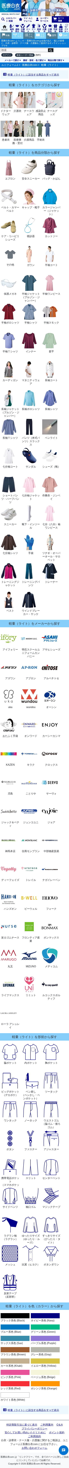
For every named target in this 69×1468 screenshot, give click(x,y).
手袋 (30, 553)
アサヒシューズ (51, 649)
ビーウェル (30, 908)
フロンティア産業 (31, 939)
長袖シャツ (51, 409)
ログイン (7, 55)
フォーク (51, 908)
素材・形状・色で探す (33, 60)
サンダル (31, 466)
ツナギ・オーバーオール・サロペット (51, 556)
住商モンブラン (31, 851)
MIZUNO (31, 966)
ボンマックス (51, 937)
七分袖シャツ (10, 553)
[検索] (50, 50)
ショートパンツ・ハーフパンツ (10, 499)
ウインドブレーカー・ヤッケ (31, 612)
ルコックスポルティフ (51, 997)
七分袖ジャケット (31, 497)
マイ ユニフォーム (28, 19)
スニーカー (10, 524)
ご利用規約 (34, 1436)
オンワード (30, 736)
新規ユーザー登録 (25, 55)
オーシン (51, 707)
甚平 (51, 351)
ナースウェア (29, 113)
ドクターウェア (6, 113)
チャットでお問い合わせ (63, 1450)
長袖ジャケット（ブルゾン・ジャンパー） (10, 412)
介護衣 (17, 111)
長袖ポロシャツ (31, 409)
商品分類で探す (55, 60)
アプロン (31, 678)
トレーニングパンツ (31, 584)
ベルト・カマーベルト (10, 209)
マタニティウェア (31, 382)
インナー (31, 351)
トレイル (31, 880)
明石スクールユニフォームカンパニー (31, 653)
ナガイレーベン (51, 880)
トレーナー (51, 582)
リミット (31, 995)
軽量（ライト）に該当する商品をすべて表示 (33, 74)
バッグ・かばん (51, 178)
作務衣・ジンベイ (51, 497)
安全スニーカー (31, 178)
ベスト (10, 610)
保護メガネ (10, 293)
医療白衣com (29, 65)
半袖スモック (51, 322)
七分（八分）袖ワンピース (51, 526)
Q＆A (59, 1424)
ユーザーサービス (44, 19)
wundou (30, 707)
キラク (31, 764)
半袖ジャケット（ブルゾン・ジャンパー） (31, 297)
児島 (10, 793)
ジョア (51, 822)
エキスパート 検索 (11, 19)
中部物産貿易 (51, 851)
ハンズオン (10, 908)
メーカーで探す (11, 60)
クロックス (51, 764)
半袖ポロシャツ (10, 322)
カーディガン (10, 380)
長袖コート (51, 380)
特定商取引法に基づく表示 (21, 1424)
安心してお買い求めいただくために (25, 1432)
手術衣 (41, 139)
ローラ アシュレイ (10, 1026)
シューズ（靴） (51, 466)
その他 (10, 264)
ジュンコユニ (31, 822)
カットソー (51, 236)
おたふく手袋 (10, 736)
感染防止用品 (41, 113)
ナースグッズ (52, 113)
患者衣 (6, 139)
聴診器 (31, 236)
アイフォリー (10, 649)
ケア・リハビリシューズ (10, 238)
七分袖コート (10, 466)
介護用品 (29, 139)
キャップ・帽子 (31, 207)
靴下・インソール (31, 526)
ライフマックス (10, 995)
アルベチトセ (51, 678)
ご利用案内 (46, 1424)
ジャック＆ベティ (10, 824)
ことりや (31, 793)
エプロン (10, 178)
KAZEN (10, 764)
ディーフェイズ (10, 880)
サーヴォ (51, 793)
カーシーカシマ (51, 736)
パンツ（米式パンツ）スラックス (31, 441)
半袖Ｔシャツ (10, 351)
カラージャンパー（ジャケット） (51, 211)
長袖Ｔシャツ (10, 437)
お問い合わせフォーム (34, 1448)
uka (10, 707)
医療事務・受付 (17, 141)
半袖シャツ (30, 322)
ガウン (31, 265)
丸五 (10, 966)
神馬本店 (10, 851)
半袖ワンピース (51, 293)
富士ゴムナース (10, 937)
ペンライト (51, 437)
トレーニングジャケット (10, 584)
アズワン (10, 678)
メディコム (51, 966)
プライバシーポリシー (34, 1428)
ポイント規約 (56, 1432)
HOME (4, 30)
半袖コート (51, 265)
